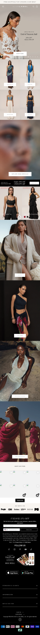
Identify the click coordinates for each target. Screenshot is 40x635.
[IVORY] (3, 217)
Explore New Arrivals (20, 174)
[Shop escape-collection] (20, 31)
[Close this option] (20, 619)
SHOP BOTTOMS (10, 114)
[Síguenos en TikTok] (31, 550)
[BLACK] (6, 217)
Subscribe (29, 529)
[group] (20, 183)
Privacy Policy (19, 542)
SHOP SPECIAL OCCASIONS (20, 396)
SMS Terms (28, 542)
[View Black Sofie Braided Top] (11, 203)
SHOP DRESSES (10, 84)
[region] (20, 31)
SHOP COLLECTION (20, 59)
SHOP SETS (30, 114)
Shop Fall (20, 275)
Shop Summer (20, 335)
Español (19, 614)
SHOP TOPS (30, 84)
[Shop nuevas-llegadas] (20, 150)
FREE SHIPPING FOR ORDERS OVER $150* (20, 2)
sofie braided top (6, 214)
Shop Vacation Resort (20, 456)
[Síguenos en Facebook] (9, 550)
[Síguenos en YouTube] (26, 550)
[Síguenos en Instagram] (14, 550)
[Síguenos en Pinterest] (20, 550)
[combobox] (5, 530)
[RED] (25, 217)
